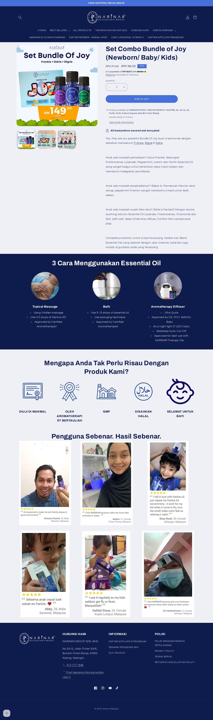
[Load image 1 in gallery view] (26, 139)
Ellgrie (148, 143)
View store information (121, 122)
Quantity (110, 81)
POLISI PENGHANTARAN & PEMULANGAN (170, 643)
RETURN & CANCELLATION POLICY (175, 662)
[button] (20, 17)
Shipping (110, 75)
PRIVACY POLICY (164, 651)
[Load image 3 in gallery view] (67, 139)
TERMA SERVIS (163, 656)
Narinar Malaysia (111, 709)
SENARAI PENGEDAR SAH (123, 647)
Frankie (138, 143)
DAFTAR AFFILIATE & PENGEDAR (127, 641)
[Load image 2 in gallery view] (46, 139)
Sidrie (158, 143)
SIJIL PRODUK (117, 653)
